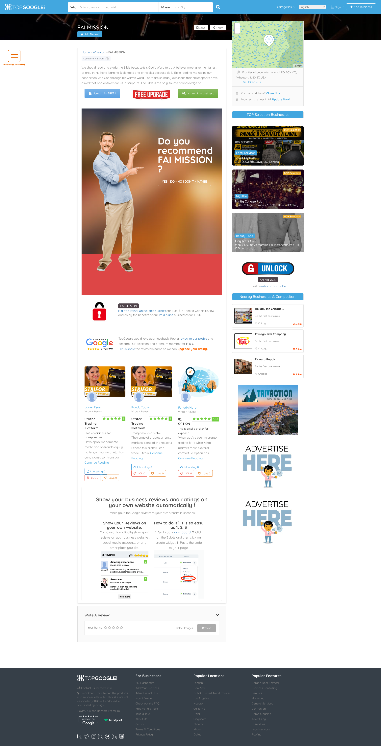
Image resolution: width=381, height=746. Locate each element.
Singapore (199, 719)
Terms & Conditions (148, 729)
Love (113, 477)
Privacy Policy (144, 734)
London (198, 683)
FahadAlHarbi (187, 407)
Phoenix (198, 724)
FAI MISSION (128, 306)
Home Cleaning (261, 714)
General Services (262, 703)
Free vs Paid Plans (147, 708)
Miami (197, 729)
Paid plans (166, 315)
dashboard (182, 532)
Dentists (257, 693)
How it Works (144, 698)
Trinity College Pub (248, 201)
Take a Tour (143, 714)
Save (202, 28)
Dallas (197, 734)
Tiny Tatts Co (244, 241)
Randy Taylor (140, 407)
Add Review (92, 34)
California (199, 708)
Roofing (257, 734)
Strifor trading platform (91, 423)
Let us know (126, 349)
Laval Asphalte (246, 158)
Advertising (259, 719)
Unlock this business (152, 311)
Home (86, 52)
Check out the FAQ (148, 703)
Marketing (258, 698)
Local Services (245, 153)
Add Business (362, 7)
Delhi (196, 714)
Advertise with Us (147, 693)
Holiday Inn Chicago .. (269, 309)
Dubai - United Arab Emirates (212, 693)
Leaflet (298, 66)
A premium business (201, 93)
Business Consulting (264, 688)
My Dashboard (145, 683)
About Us (141, 719)
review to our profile (193, 338)
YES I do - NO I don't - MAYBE (184, 181)
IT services (258, 724)
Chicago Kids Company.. (271, 334)
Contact (140, 724)
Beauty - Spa (244, 236)
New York (199, 688)
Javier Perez (93, 407)
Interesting (97, 471)
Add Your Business (147, 688)
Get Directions (252, 82)
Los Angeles (201, 698)
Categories (284, 7)
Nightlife (241, 196)
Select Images (184, 628)
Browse (206, 628)
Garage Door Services (266, 683)
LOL (94, 477)
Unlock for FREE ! (105, 93)
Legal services (261, 729)
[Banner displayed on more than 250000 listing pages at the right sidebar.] (268, 465)
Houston (198, 703)
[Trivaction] (268, 410)
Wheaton (99, 52)
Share (219, 28)
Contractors (259, 708)
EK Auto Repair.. (265, 359)
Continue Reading (97, 462)
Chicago (262, 323)
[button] (14, 56)
